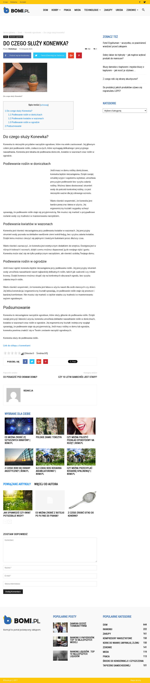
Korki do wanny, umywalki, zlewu (121, 642)
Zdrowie (131, 9)
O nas (5, 2)
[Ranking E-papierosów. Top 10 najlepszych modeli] (60, 641)
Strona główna (9, 32)
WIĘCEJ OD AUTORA (46, 484)
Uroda (119, 9)
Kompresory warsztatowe (117, 638)
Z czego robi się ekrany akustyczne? (120, 78)
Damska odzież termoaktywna (78, 624)
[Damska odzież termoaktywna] (60, 627)
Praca (67, 9)
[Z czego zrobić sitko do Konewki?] (82, 500)
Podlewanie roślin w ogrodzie (23, 122)
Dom (45, 9)
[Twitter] (144, 2)
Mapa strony (136, 680)
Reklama (13, 2)
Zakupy (108, 9)
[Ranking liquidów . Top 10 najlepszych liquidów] (60, 656)
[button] (143, 9)
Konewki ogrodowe (16, 37)
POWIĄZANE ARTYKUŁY (17, 484)
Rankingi (107, 629)
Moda (77, 9)
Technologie (91, 9)
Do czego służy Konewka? (18, 111)
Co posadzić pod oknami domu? (20, 377)
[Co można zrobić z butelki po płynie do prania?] (50, 500)
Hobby (54, 9)
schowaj (44, 105)
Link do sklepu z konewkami (16, 345)
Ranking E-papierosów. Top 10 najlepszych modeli (82, 640)
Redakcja (12, 49)
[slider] (12, 353)
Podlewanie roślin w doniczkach (25, 114)
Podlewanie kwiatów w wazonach (26, 118)
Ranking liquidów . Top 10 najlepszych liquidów (82, 654)
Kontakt (23, 2)
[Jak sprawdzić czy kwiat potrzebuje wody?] (17, 500)
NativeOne (50, 479)
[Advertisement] (75, 23)
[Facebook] (140, 2)
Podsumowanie (13, 126)
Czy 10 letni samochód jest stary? (77, 377)
